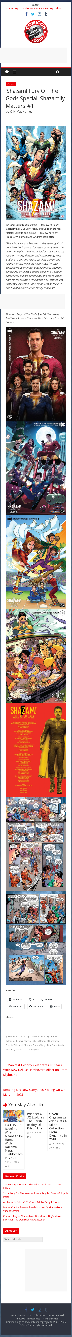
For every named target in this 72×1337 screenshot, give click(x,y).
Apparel (60, 1315)
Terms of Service (50, 1318)
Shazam (28, 1045)
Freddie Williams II (14, 1045)
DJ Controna (52, 1041)
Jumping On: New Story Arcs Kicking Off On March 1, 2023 (34, 1092)
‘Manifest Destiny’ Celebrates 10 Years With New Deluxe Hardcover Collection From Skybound (35, 1070)
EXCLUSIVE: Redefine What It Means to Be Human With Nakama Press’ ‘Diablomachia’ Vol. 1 (14, 1141)
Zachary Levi (33, 1049)
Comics (10, 84)
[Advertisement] (46, 1270)
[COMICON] (36, 21)
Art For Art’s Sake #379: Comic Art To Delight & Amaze (33, 1202)
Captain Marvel (23, 1041)
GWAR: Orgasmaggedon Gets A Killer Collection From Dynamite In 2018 (58, 1126)
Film (29, 1315)
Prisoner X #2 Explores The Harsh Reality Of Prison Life (35, 1121)
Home (13, 1315)
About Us (20, 1318)
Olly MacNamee (37, 1036)
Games (50, 1315)
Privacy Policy (33, 1318)
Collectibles (39, 1315)
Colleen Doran (38, 1041)
